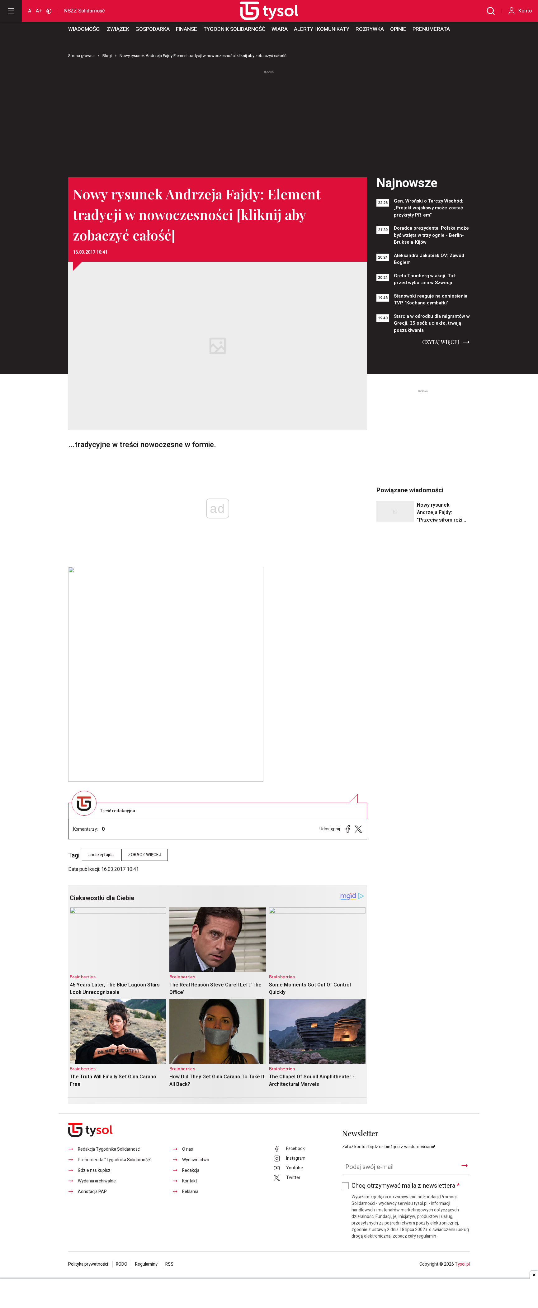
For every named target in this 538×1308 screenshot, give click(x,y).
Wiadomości (84, 29)
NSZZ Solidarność (84, 11)
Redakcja (190, 1170)
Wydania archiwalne (97, 1181)
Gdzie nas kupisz (94, 1170)
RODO (121, 1264)
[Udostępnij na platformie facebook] (348, 829)
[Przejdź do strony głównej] (262, 11)
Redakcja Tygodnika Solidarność (109, 1149)
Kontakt (189, 1181)
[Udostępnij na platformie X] (358, 829)
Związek (118, 29)
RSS (169, 1264)
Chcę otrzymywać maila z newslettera (406, 1185)
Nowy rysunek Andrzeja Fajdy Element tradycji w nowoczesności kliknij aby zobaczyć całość (203, 56)
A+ (39, 11)
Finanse (186, 29)
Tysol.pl (462, 1264)
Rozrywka (370, 29)
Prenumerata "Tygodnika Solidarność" (114, 1160)
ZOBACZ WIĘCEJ (144, 855)
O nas (187, 1149)
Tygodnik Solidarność (234, 29)
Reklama (190, 1191)
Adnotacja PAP (92, 1191)
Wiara (279, 29)
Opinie (398, 29)
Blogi (107, 56)
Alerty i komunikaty (321, 29)
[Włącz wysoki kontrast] (48, 11)
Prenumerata (431, 29)
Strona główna (81, 56)
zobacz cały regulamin (414, 1236)
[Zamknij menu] (11, 11)
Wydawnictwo (195, 1160)
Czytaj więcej (440, 342)
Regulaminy (146, 1264)
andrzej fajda (101, 855)
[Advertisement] (269, 121)
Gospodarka (152, 29)
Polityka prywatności (88, 1264)
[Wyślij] (464, 1165)
